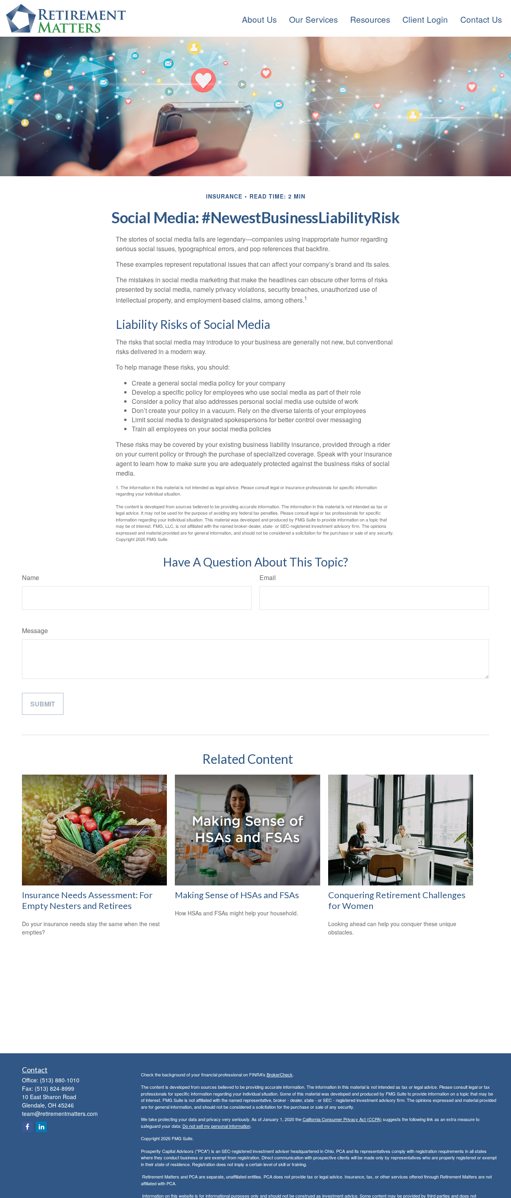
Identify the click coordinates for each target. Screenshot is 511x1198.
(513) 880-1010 (59, 1080)
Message (35, 630)
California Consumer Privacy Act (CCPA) (342, 1119)
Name (30, 577)
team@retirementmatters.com (60, 1113)
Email (267, 577)
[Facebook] (27, 1126)
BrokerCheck (280, 1074)
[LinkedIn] (41, 1126)
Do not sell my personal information (216, 1126)
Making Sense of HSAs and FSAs (237, 894)
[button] (259, 18)
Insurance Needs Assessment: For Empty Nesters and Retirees (87, 900)
